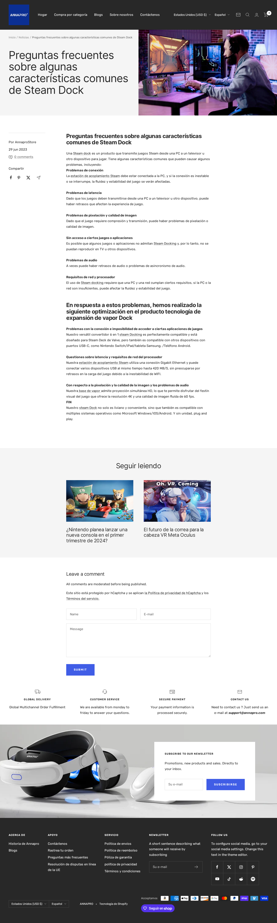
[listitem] (11, 177)
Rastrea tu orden (60, 850)
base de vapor (89, 391)
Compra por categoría (70, 15)
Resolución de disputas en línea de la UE (72, 867)
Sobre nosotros (121, 15)
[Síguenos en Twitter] (229, 867)
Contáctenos (150, 15)
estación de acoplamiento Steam (95, 176)
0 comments (23, 157)
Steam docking (92, 283)
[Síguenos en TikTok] (229, 879)
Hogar (42, 15)
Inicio (12, 37)
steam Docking (130, 334)
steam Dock (88, 408)
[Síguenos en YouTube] (217, 879)
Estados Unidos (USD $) (190, 15)
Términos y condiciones (122, 871)
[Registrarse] (196, 866)
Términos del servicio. (82, 599)
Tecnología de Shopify (113, 903)
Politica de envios (118, 844)
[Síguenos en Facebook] (217, 867)
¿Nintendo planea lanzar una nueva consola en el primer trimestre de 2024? (96, 535)
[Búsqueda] (248, 15)
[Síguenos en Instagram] (241, 867)
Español (220, 15)
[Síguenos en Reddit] (241, 879)
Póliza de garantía (118, 857)
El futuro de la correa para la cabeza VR (174, 532)
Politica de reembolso (121, 850)
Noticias (24, 37)
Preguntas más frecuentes (68, 857)
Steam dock (82, 153)
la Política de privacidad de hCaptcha (173, 593)
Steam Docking (165, 243)
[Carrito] (266, 15)
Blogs (98, 15)
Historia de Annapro (24, 844)
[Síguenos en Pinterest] (253, 867)
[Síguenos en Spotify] (253, 879)
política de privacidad (121, 864)
